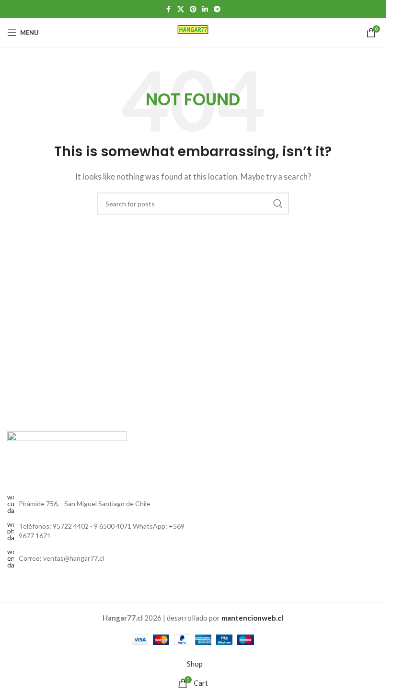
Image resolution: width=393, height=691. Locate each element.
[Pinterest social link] (193, 9)
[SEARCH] (278, 204)
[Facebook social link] (168, 9)
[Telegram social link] (217, 9)
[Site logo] (193, 31)
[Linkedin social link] (205, 9)
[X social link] (180, 9)
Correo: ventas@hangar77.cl (61, 558)
